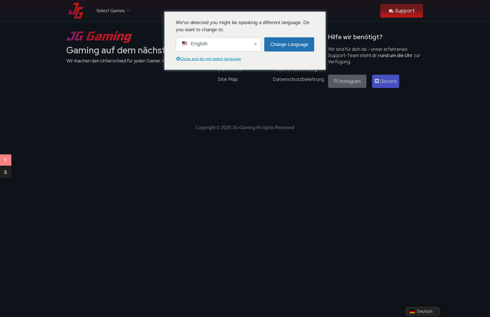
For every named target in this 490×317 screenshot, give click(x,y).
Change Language (289, 44)
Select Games (110, 10)
